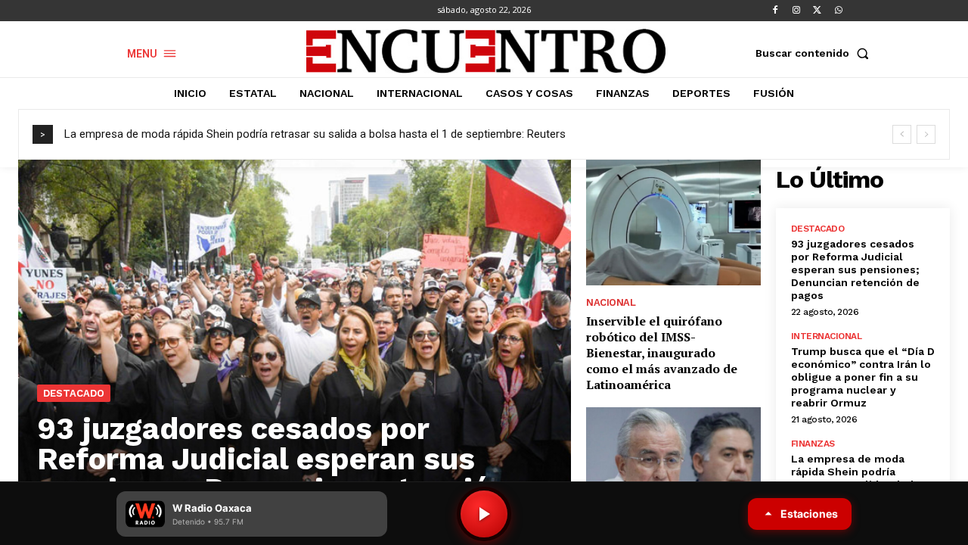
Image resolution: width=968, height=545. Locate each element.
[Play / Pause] (484, 513)
